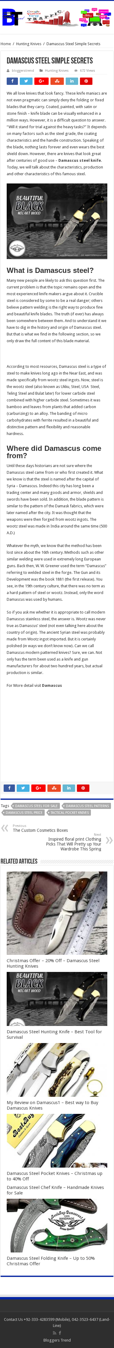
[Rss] (54, 1333)
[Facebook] (60, 1333)
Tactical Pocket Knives (70, 813)
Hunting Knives (28, 44)
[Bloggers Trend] (57, 16)
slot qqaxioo (18, 765)
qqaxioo (14, 752)
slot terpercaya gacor (25, 745)
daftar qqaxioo (20, 758)
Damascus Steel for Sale (36, 806)
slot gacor (15, 718)
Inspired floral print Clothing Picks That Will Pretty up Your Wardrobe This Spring (73, 842)
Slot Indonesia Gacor (25, 725)
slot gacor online (21, 705)
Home (6, 44)
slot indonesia (19, 732)
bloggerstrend (23, 71)
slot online (16, 711)
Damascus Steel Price (24, 813)
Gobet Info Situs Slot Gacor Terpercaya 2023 (46, 738)
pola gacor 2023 (21, 772)
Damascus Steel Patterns (87, 806)
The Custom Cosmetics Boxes (40, 828)
